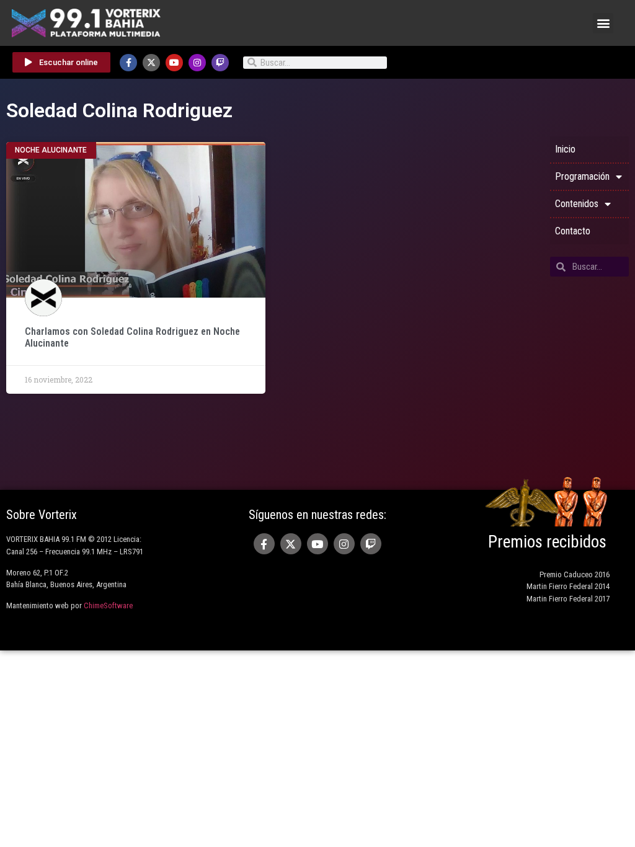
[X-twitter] (151, 62)
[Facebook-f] (128, 62)
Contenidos (576, 204)
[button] (603, 23)
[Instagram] (197, 62)
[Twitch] (220, 62)
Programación (582, 176)
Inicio (565, 149)
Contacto (572, 231)
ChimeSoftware (108, 605)
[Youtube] (174, 62)
